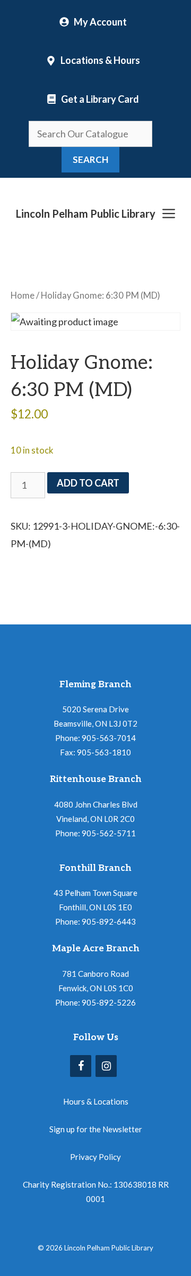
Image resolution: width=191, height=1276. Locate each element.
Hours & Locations (95, 1101)
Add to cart (88, 483)
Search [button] (90, 159)
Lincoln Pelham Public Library (85, 213)
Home (22, 295)
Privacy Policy (95, 1157)
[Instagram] (106, 1066)
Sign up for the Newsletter (95, 1129)
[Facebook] (80, 1066)
